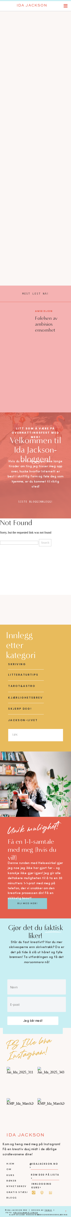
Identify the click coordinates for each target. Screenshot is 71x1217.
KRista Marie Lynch (25, 1213)
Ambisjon (44, 311)
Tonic (48, 1210)
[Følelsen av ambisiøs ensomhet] (17, 322)
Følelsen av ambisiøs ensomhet (46, 324)
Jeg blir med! (32, 1021)
